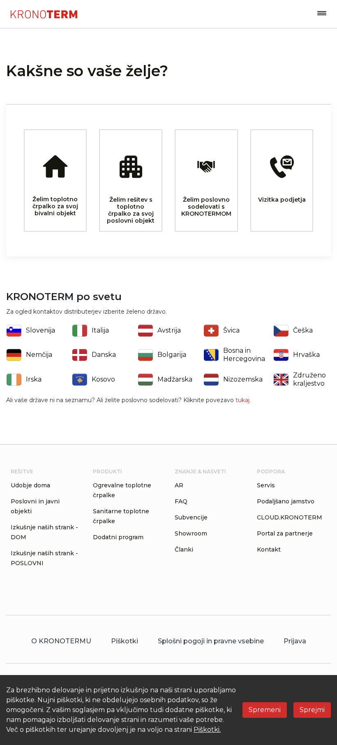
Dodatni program (118, 537)
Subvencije (191, 517)
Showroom (191, 533)
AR (179, 485)
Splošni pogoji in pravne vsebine (211, 641)
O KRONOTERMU (61, 641)
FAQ (181, 501)
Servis (266, 485)
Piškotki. (207, 729)
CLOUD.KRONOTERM (289, 517)
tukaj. (243, 400)
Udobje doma (30, 485)
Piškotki (124, 641)
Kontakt (269, 549)
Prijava (295, 641)
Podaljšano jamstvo (285, 501)
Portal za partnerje (285, 533)
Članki (184, 549)
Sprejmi (312, 710)
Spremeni (265, 710)
